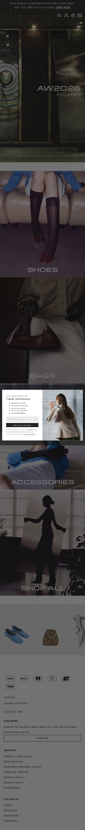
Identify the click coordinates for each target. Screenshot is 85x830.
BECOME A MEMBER (22, 425)
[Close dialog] (81, 392)
